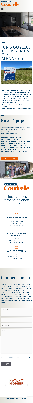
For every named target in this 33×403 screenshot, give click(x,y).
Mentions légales (12, 398)
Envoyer (6, 364)
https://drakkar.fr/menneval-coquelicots (16, 108)
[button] (2, 9)
